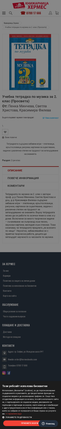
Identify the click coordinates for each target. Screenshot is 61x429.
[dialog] (30, 405)
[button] (30, 417)
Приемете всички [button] (30, 423)
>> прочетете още (13, 414)
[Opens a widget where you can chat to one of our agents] (48, 424)
